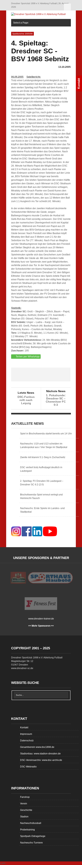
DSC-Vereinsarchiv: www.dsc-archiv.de (41, 760)
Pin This (53, 374)
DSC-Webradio (28, 766)
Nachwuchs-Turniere (31, 842)
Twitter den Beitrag (29, 374)
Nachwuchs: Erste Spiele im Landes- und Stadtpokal (42, 510)
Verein (23, 803)
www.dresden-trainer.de (41, 618)
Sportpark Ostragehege (32, 836)
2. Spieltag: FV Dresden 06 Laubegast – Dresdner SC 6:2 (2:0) (41, 483)
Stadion (24, 816)
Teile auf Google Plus (41, 374)
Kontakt (24, 727)
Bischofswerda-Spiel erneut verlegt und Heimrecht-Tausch (41, 496)
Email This (64, 374)
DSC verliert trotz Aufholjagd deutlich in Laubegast (41, 469)
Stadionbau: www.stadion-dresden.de (40, 753)
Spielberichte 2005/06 (22, 34)
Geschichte (26, 810)
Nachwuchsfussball (30, 823)
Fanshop (25, 797)
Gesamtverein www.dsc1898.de (37, 747)
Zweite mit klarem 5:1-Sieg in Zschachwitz (42, 457)
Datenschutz (27, 740)
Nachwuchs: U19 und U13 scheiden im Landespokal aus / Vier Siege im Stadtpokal (43, 445)
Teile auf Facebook (17, 374)
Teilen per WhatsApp (28, 356)
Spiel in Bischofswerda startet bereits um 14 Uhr (46, 433)
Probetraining (27, 829)
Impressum (26, 734)
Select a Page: (67, 7)
